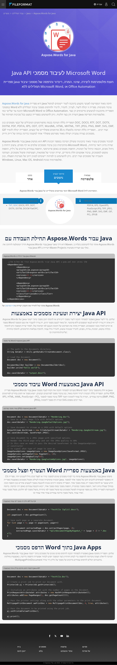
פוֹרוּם (84, 646)
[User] (106, 4)
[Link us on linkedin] (68, 636)
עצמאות (87, 177)
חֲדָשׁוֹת (63, 646)
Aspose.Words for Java (15, 103)
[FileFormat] (27, 4)
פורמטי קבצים (58, 176)
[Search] (113, 4)
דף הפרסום (10, 305)
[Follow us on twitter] (56, 636)
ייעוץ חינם (21, 651)
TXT (10, 205)
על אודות (86, 651)
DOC (15, 205)
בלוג (41, 651)
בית (19, 646)
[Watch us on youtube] (62, 636)
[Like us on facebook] (50, 636)
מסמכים (42, 646)
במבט (30, 177)
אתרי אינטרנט (66, 651)
